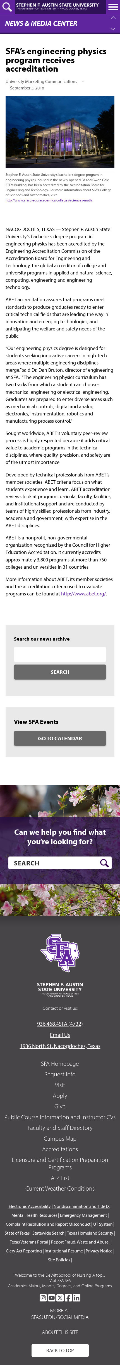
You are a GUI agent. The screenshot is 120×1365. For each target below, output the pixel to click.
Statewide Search (48, 1233)
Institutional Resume (64, 1251)
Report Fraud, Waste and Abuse (80, 1242)
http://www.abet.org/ (83, 593)
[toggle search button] (7, 7)
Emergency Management (83, 1215)
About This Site (60, 1331)
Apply (60, 1095)
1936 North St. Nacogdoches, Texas (60, 1045)
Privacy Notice (99, 1251)
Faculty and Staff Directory (60, 1128)
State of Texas (17, 1233)
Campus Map (60, 1138)
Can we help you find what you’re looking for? (60, 836)
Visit (60, 1085)
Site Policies (59, 1259)
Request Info (60, 1074)
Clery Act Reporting (24, 1251)
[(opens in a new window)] (43, 1298)
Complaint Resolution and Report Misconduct (48, 1224)
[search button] (104, 863)
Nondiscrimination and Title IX (82, 1206)
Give (60, 1106)
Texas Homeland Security (90, 1233)
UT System (102, 1224)
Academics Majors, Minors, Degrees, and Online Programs (60, 1285)
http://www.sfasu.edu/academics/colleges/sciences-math (49, 200)
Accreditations (60, 1149)
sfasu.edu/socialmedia (60, 1317)
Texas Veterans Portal (29, 1242)
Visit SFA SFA (60, 1280)
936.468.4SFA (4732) (60, 1023)
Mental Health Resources (34, 1215)
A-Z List (60, 1178)
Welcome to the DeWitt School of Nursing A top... (60, 1275)
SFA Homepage (60, 1063)
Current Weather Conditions (60, 1188)
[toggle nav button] (113, 7)
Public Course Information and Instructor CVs (60, 1117)
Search (60, 672)
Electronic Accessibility (30, 1206)
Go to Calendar (60, 738)
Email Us (60, 1034)
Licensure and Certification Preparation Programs (60, 1163)
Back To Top (60, 1350)
